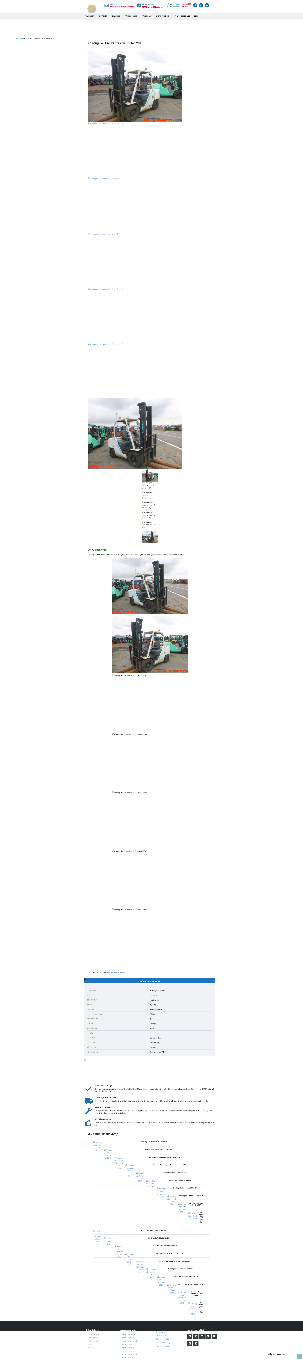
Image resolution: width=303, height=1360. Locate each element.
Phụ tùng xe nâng (182, 16)
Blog (196, 16)
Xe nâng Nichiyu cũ (128, 1348)
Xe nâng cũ (115, 16)
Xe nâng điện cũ (161, 1332)
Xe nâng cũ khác (127, 1357)
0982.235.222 (185, 4)
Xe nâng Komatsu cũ (129, 1334)
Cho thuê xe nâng (163, 16)
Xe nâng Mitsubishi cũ (129, 1341)
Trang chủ (89, 16)
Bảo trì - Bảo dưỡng (163, 1343)
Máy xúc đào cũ (131, 16)
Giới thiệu (103, 16)
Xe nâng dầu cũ (161, 1335)
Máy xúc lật (147, 16)
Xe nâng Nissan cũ (128, 1351)
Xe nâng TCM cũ (127, 1344)
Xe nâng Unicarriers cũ (129, 1354)
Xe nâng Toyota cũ (128, 1338)
